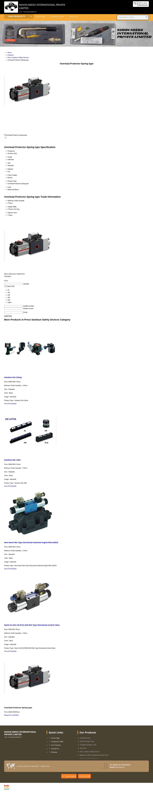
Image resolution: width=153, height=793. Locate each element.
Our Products (16, 16)
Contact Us (73, 16)
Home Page (40, 16)
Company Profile (57, 16)
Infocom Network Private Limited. (38, 788)
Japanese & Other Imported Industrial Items (94, 755)
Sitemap (54, 752)
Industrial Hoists (85, 738)
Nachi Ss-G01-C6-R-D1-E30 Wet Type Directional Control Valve (32, 625)
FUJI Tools (83, 748)
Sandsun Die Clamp (13, 377)
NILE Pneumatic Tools (87, 741)
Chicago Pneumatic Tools (88, 745)
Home (9, 52)
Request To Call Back (11, 715)
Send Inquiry (70, 776)
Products (10, 55)
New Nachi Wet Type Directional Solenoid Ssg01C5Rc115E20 (31, 542)
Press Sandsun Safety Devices (18, 57)
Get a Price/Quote (10, 403)
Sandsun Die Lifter (12, 460)
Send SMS (86, 776)
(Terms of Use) (57, 785)
